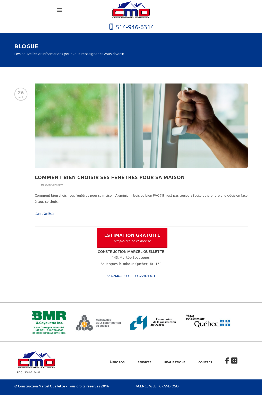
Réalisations (174, 362)
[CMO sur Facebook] (227, 360)
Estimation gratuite (132, 237)
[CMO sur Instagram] (234, 360)
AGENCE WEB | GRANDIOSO (157, 386)
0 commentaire (53, 184)
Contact (205, 362)
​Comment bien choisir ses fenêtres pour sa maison (110, 177)
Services (144, 362)
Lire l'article (44, 214)
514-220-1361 (143, 276)
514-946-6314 (134, 27)
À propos (117, 362)
